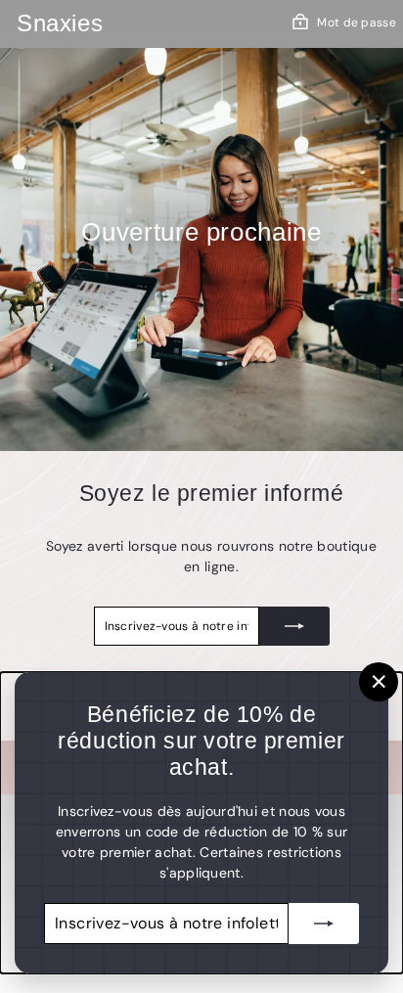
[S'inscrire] (294, 626)
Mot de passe (356, 22)
